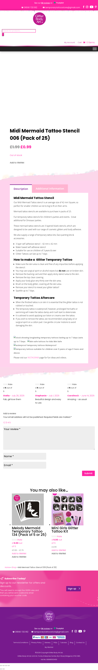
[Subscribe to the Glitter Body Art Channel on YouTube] (91, 7)
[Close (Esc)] (9, 665)
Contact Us (80, 642)
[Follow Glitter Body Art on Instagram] (87, 7)
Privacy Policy (36, 642)
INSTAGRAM (33, 357)
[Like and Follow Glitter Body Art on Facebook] (83, 7)
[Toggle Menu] (95, 49)
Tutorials (63, 642)
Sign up (72, 588)
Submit (88, 473)
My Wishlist (49, 647)
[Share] (6, 665)
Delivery (48, 642)
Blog (71, 642)
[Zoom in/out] (1, 665)
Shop (14, 567)
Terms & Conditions (20, 642)
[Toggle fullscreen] (4, 665)
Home (7, 567)
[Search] (3, 34)
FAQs (55, 642)
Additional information (50, 188)
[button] (19, 553)
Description (21, 189)
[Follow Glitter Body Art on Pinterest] (96, 7)
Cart (80, 43)
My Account (69, 43)
